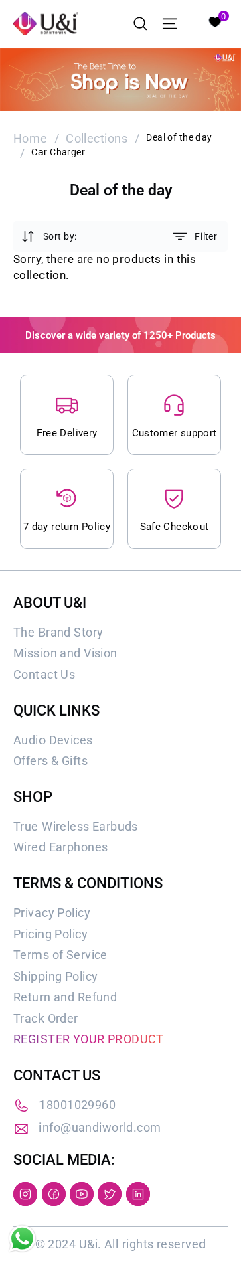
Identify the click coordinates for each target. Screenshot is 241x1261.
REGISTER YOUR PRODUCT (88, 1039)
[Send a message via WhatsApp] (22, 1238)
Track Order (45, 1018)
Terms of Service (60, 955)
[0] (214, 20)
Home (30, 138)
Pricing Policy (50, 934)
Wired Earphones (60, 847)
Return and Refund (65, 997)
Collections (97, 138)
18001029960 (77, 1105)
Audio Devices (53, 740)
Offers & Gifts (50, 761)
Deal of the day (179, 137)
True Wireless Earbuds (75, 826)
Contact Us (44, 674)
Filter (206, 236)
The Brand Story (58, 632)
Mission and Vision (65, 653)
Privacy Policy (51, 913)
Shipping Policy (55, 976)
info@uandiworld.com (100, 1127)
